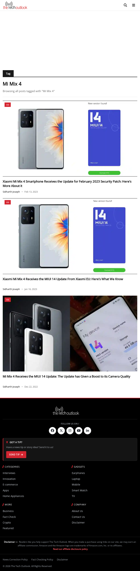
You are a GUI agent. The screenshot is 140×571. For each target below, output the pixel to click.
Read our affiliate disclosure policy (70, 549)
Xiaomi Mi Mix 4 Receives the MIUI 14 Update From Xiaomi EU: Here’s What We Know (63, 279)
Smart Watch (80, 490)
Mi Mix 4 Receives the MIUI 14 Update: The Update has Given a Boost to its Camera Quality (66, 376)
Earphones (78, 473)
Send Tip (14, 454)
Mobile (76, 484)
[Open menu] (133, 5)
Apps (6, 490)
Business (8, 511)
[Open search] (125, 5)
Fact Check (9, 517)
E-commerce (10, 484)
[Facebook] (52, 430)
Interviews (9, 473)
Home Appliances (13, 496)
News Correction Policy (15, 559)
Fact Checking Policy (42, 559)
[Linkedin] (87, 430)
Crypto (7, 522)
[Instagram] (70, 430)
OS (7, 104)
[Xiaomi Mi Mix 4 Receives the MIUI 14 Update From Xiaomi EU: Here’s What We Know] (70, 236)
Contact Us (78, 517)
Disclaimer (78, 522)
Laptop (76, 479)
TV (73, 496)
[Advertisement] (70, 38)
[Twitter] (61, 430)
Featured (8, 528)
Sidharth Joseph (11, 191)
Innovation (9, 479)
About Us (77, 511)
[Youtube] (78, 430)
